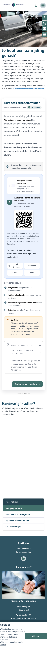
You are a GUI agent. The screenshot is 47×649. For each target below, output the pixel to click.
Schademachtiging (13, 526)
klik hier (3, 645)
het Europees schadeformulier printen (27, 88)
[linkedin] (44, 34)
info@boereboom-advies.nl (24, 618)
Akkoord (35, 636)
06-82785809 (24, 615)
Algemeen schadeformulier (17, 520)
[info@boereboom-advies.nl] (44, 28)
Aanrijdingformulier (14, 508)
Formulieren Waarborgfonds (18, 514)
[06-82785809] (36, 5)
